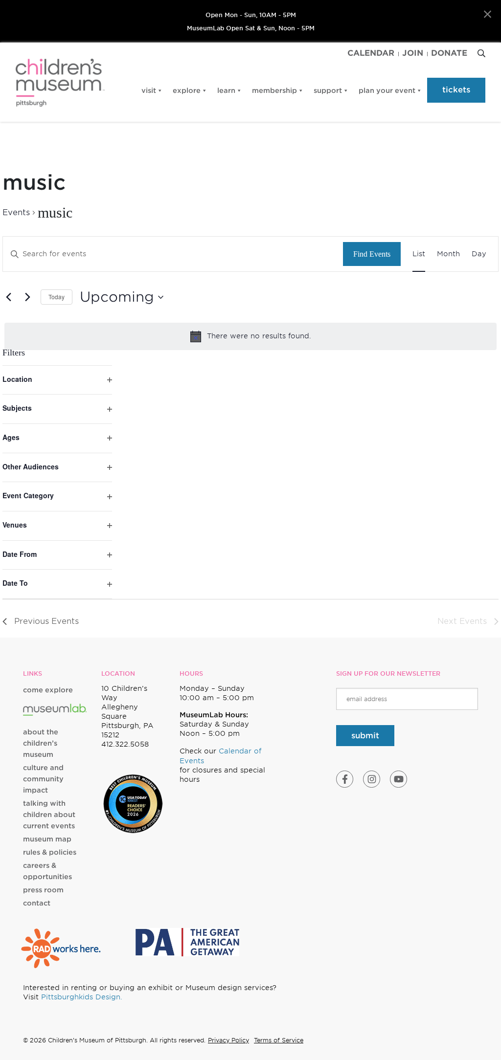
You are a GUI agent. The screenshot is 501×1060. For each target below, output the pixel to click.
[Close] (487, 14)
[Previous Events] (8, 297)
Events (16, 212)
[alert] (250, 336)
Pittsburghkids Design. (81, 997)
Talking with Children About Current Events (49, 814)
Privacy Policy (228, 1040)
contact (36, 903)
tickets (456, 89)
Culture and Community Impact (43, 779)
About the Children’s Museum (40, 743)
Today (56, 296)
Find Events (371, 254)
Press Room (43, 890)
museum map (47, 839)
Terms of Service (278, 1040)
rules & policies (49, 852)
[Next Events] (27, 297)
